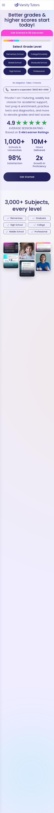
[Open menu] (3, 5)
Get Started (27, 175)
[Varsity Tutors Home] (27, 5)
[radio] (14, 53)
